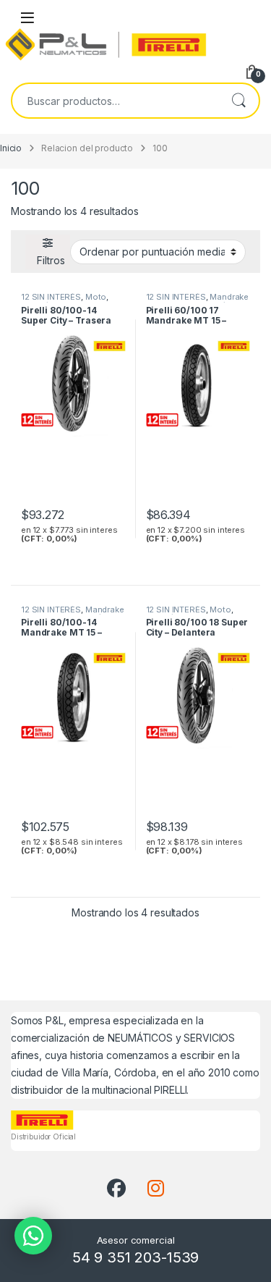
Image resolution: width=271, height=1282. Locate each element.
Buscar (238, 100)
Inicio (11, 148)
